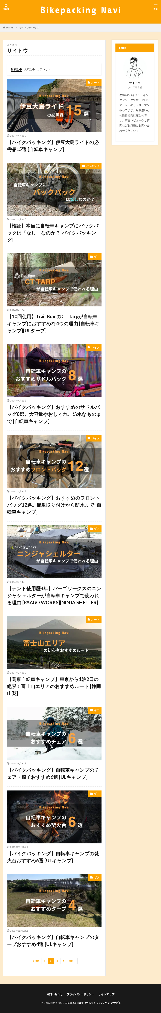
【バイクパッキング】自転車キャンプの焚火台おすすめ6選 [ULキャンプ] (53, 856)
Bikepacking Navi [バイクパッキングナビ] (92, 1002)
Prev (37, 960)
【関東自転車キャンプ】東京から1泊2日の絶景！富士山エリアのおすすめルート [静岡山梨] (54, 686)
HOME (10, 27)
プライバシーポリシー (80, 994)
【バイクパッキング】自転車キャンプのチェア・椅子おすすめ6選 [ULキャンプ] (53, 773)
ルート (95, 82)
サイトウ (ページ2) (29, 27)
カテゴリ (42, 69)
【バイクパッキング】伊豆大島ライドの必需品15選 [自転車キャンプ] (53, 145)
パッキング (93, 166)
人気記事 (29, 69)
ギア (97, 256)
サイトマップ (106, 994)
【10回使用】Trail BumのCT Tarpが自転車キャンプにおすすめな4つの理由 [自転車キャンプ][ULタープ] (53, 323)
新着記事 (16, 69)
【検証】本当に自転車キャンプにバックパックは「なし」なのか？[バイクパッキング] (53, 233)
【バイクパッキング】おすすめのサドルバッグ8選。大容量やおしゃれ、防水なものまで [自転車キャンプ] (54, 414)
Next (71, 960)
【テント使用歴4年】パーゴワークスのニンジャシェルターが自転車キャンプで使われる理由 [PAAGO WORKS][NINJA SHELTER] (54, 595)
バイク (95, 347)
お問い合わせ (54, 994)
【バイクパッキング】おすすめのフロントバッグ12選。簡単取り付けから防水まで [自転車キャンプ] (54, 505)
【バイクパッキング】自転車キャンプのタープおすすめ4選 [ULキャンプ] (53, 940)
